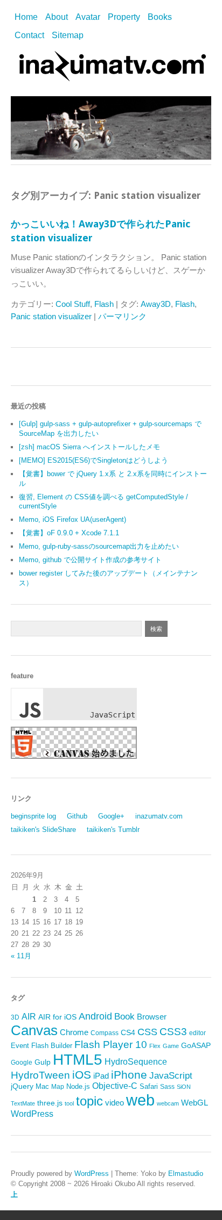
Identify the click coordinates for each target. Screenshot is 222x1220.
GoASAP (196, 1045)
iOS (81, 1074)
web (140, 1100)
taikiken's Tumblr (113, 830)
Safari (149, 1086)
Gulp (42, 1062)
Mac (42, 1086)
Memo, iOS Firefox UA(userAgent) (72, 519)
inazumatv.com (159, 816)
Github (77, 816)
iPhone (129, 1074)
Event (20, 1046)
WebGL (194, 1103)
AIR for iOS (57, 1017)
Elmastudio (185, 1173)
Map (57, 1086)
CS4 (128, 1032)
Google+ (111, 816)
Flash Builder (51, 1046)
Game (171, 1046)
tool (69, 1103)
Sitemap (68, 35)
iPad (101, 1075)
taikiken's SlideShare (43, 830)
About (56, 16)
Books (160, 16)
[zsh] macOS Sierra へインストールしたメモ (89, 447)
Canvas (34, 1030)
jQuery (22, 1086)
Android (95, 1016)
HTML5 (77, 1059)
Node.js (78, 1086)
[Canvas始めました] (74, 756)
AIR (29, 1016)
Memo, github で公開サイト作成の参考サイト (90, 560)
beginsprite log (33, 816)
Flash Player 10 (110, 1044)
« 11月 (21, 956)
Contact (29, 35)
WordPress (32, 1113)
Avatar (87, 16)
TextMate (23, 1103)
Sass (167, 1086)
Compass (105, 1033)
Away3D (156, 303)
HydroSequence (136, 1061)
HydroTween (40, 1075)
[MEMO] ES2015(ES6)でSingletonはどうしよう (93, 460)
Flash (104, 303)
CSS (147, 1032)
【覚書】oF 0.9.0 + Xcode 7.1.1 (69, 533)
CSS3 (173, 1031)
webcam (168, 1103)
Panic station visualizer (51, 316)
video (114, 1103)
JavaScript (170, 1076)
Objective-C (114, 1085)
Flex (155, 1046)
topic (89, 1101)
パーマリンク (122, 316)
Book (124, 1016)
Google (21, 1062)
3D (15, 1017)
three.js (50, 1103)
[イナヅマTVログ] (111, 76)
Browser (151, 1017)
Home (26, 16)
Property (124, 16)
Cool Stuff (73, 303)
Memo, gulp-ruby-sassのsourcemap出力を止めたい (99, 546)
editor (197, 1033)
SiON (184, 1086)
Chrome (74, 1032)
